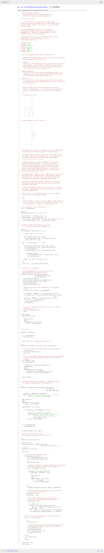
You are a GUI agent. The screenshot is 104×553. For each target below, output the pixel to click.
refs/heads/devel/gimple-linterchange (35, 7)
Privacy (12, 550)
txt (98, 550)
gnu (18, 7)
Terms (16, 550)
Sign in (101, 2)
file (46, 10)
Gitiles (8, 550)
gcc (22, 7)
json (101, 550)
